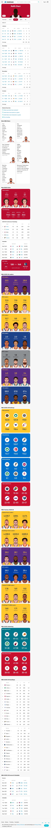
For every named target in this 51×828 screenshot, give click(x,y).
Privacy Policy (38, 824)
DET (13, 794)
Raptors (8, 696)
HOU (16, 81)
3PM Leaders (5, 369)
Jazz (7, 770)
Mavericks (25, 266)
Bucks (7, 229)
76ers (7, 702)
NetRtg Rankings (6, 459)
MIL (15, 95)
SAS (16, 59)
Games (15, 19)
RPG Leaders (5, 297)
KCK (16, 53)
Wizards (8, 724)
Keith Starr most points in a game (11, 112)
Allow (46, 825)
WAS (13, 252)
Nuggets (8, 736)
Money (6, 822)
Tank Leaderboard (6, 483)
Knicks (7, 690)
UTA (21, 791)
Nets (7, 235)
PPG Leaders (5, 277)
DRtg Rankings (5, 435)
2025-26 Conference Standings (9, 221)
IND (15, 36)
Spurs (7, 733)
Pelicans (8, 758)
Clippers (8, 753)
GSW (16, 50)
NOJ (16, 64)
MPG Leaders (5, 567)
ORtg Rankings (5, 410)
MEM (21, 783)
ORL (22, 811)
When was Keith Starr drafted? (11, 110)
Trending (11, 822)
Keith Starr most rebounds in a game (12, 115)
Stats (10, 19)
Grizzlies (8, 764)
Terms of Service (21, 824)
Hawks (7, 699)
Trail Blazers (9, 750)
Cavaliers (8, 693)
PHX (16, 76)
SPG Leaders (5, 333)
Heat (7, 226)
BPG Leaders (5, 351)
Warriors (8, 756)
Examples (17, 822)
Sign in (45, 2)
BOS (22, 254)
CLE (13, 791)
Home (2, 822)
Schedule (4, 241)
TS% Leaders (5, 388)
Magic (7, 704)
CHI (13, 246)
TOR (22, 246)
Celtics (8, 688)
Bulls (4, 16)
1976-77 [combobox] (4, 22)
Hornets (8, 707)
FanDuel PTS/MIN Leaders (8, 585)
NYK (15, 33)
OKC (21, 794)
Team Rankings (5, 209)
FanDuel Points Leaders (7, 512)
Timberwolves (9, 744)
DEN (15, 31)
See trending (7, 117)
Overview (4, 19)
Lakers (7, 739)
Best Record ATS (6, 629)
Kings (7, 767)
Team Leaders (5, 190)
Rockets (8, 742)
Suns (7, 747)
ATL (15, 84)
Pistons (8, 685)
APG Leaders (5, 315)
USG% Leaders (5, 549)
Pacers (7, 237)
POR (15, 39)
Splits (21, 19)
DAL (21, 788)
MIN (13, 788)
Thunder (8, 730)
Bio (25, 19)
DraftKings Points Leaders (8, 530)
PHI (15, 62)
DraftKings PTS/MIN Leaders (9, 605)
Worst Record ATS (6, 653)
